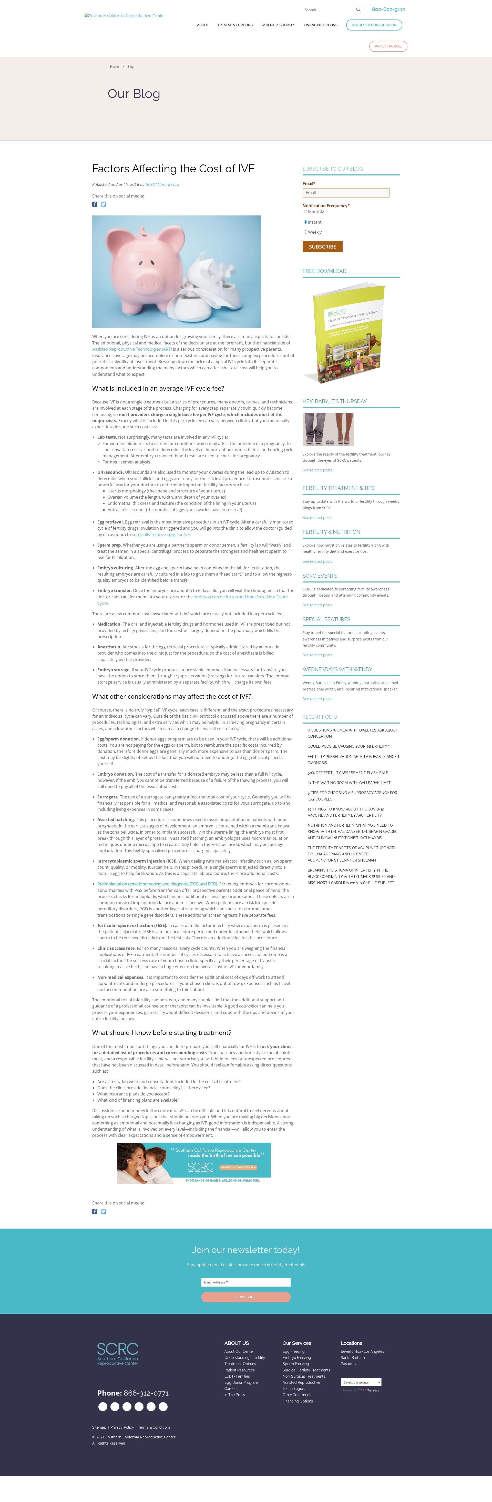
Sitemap (99, 1427)
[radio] (346, 212)
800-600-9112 (388, 9)
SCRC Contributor (162, 184)
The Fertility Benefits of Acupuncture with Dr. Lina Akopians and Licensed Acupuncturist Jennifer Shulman (352, 854)
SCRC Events (320, 576)
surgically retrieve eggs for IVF (161, 534)
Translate (373, 1390)
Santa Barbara (353, 1358)
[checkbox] (346, 222)
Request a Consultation (374, 25)
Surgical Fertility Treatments (306, 1370)
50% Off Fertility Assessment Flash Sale (348, 773)
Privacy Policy (122, 1427)
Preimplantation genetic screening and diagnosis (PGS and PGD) (157, 884)
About (203, 25)
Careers (231, 1389)
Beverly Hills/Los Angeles (362, 1351)
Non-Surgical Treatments (304, 1376)
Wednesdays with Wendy (337, 669)
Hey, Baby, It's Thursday (335, 401)
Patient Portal (388, 46)
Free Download (324, 271)
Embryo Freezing (297, 1358)
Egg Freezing (294, 1351)
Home (114, 66)
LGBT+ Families (237, 1376)
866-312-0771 (146, 1393)
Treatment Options (235, 25)
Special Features (326, 619)
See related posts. (318, 470)
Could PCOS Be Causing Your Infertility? (348, 746)
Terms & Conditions (154, 1427)
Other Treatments (297, 1395)
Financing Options (320, 25)
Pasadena (349, 1364)
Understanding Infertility (244, 1358)
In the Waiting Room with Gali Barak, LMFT (349, 783)
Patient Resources (278, 25)
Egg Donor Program (241, 1382)
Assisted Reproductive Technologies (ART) (132, 349)
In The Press (234, 1395)
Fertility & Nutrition (331, 532)
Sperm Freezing (296, 1364)
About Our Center (239, 1351)
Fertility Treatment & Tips (338, 488)
